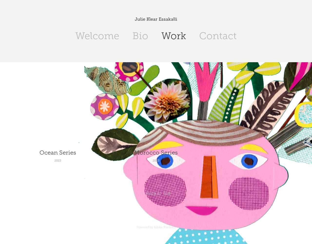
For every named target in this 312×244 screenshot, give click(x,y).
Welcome (97, 35)
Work (173, 35)
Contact (218, 35)
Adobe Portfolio (165, 227)
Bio (140, 35)
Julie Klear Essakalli (156, 19)
